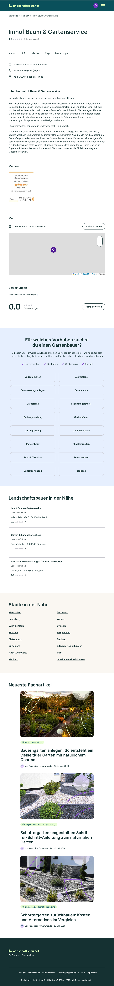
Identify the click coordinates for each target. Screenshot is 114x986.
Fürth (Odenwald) (18, 652)
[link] (57, 516)
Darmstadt (62, 612)
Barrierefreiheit (48, 972)
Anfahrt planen (94, 226)
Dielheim (61, 639)
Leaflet (77, 274)
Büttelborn (14, 646)
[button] (95, 5)
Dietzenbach (15, 639)
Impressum (92, 972)
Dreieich (61, 625)
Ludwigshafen (16, 625)
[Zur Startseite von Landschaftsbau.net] (24, 5)
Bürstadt (13, 632)
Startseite (13, 16)
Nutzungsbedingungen (68, 972)
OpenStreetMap (89, 274)
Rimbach (25, 16)
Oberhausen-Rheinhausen (71, 659)
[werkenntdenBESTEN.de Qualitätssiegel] (32, 186)
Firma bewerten (94, 306)
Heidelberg (14, 619)
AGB (83, 972)
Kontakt (22, 972)
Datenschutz (34, 972)
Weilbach (13, 659)
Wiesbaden (15, 612)
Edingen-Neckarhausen (69, 646)
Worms (61, 619)
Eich (59, 652)
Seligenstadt (63, 632)
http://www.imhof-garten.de (28, 76)
